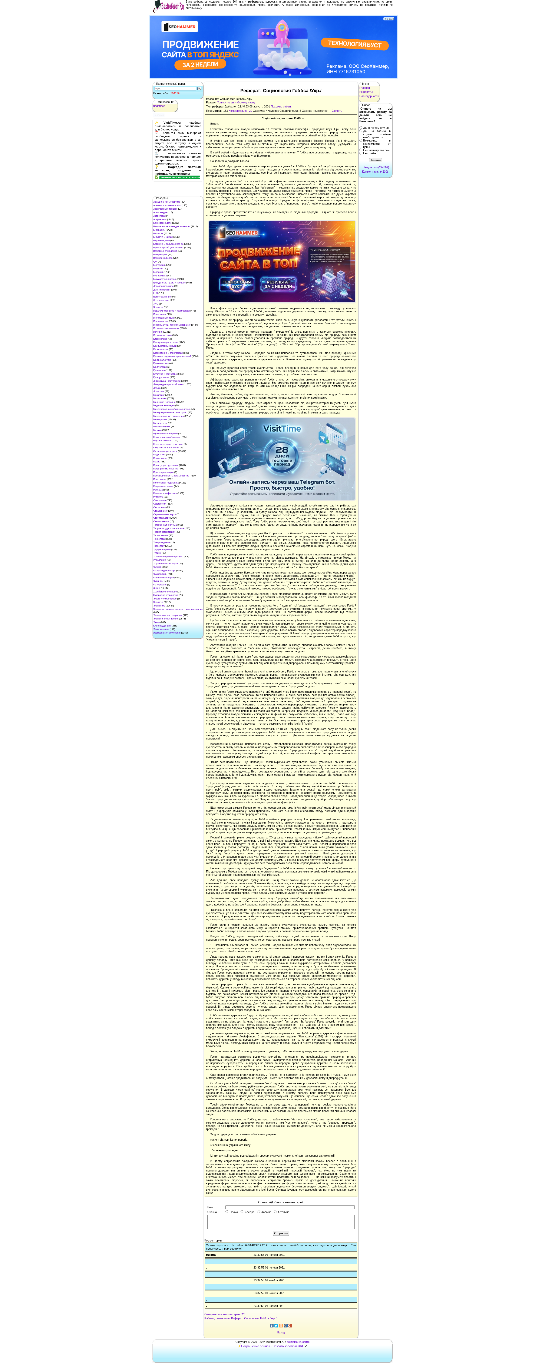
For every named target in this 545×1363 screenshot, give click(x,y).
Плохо (234, 1212)
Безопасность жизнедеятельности (171, 226)
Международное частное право (170, 412)
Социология (159, 503)
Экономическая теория (165, 618)
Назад (281, 1332)
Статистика (159, 507)
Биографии (159, 230)
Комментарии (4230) (375, 171)
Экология (158, 602)
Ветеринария (160, 254)
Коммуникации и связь (165, 342)
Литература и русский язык (168, 384)
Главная (364, 87)
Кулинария (159, 370)
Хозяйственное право (165, 591)
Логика (157, 388)
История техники (162, 335)
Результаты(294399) (376, 167)
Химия (156, 588)
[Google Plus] (290, 1325)
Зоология (158, 307)
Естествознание (162, 296)
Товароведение (161, 542)
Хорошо (266, 1212)
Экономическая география (167, 615)
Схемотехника (161, 521)
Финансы (158, 581)
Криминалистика (162, 360)
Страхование (160, 510)
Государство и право (164, 279)
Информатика (160, 321)
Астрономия (159, 219)
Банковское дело (162, 223)
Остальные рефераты (165, 451)
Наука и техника (162, 440)
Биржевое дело (161, 240)
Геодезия (158, 268)
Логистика (158, 391)
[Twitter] (276, 1325)
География (159, 265)
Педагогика (159, 454)
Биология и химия (163, 237)
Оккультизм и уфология (166, 447)
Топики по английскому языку (236, 102)
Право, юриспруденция (165, 465)
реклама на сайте (298, 1341)
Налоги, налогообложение (167, 437)
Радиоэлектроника (163, 486)
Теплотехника (160, 535)
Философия (159, 574)
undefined (159, 105)
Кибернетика (160, 339)
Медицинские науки (164, 405)
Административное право (167, 205)
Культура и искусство (165, 374)
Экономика (159, 605)
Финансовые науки (163, 577)
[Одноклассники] (281, 1325)
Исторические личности (166, 328)
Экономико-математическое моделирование (178, 609)
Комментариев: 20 (240, 110)
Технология (159, 539)
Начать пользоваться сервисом (179, 177)
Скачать (337, 110)
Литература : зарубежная (167, 381)
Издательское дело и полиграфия (171, 310)
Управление (159, 560)
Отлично (283, 1212)
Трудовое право (162, 549)
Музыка (157, 430)
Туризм (157, 553)
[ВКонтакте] (272, 1325)
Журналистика (161, 300)
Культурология (161, 377)
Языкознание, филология (167, 632)
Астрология (159, 216)
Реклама (158, 489)
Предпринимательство (165, 468)
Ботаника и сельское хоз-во (168, 244)
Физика (157, 567)
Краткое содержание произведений (172, 356)
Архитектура (160, 212)
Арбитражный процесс (165, 208)
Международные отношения (168, 416)
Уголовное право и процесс (168, 556)
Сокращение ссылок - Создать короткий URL (272, 1346)
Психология (159, 479)
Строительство (161, 517)
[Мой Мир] (286, 1325)
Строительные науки (164, 514)
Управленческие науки (165, 563)
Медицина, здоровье (164, 402)
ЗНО (155, 303)
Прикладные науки (163, 472)
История (157, 331)
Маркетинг (159, 395)
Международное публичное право (171, 409)
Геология (158, 272)
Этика (156, 622)
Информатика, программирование (172, 324)
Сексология (159, 500)
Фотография (159, 584)
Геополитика (160, 275)
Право (156, 461)
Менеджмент (160, 419)
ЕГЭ (155, 293)
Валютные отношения (165, 251)
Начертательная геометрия (168, 444)
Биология (158, 233)
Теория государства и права (168, 528)
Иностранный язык (163, 317)
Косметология (160, 349)
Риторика (158, 496)
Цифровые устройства (165, 595)
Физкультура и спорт (164, 570)
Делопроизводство (163, 286)
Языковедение (161, 629)
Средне (249, 1212)
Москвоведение (161, 426)
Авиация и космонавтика (166, 201)
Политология (160, 458)
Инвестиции (159, 314)
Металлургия (160, 423)
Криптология (160, 367)
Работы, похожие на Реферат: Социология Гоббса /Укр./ (240, 1318)
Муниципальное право (165, 433)
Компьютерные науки (164, 346)
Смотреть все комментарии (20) (224, 1314)
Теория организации (164, 532)
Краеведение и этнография (168, 353)
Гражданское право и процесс (169, 282)
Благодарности (369, 96)
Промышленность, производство (171, 475)
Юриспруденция (162, 625)
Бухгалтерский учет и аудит (168, 247)
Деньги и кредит (162, 289)
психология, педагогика (166, 482)
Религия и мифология (165, 493)
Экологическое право (164, 598)
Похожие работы (281, 106)
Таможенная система (165, 524)
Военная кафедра (162, 258)
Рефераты (366, 91)
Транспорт (159, 546)
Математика (159, 398)
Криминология (161, 363)
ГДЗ (155, 261)
